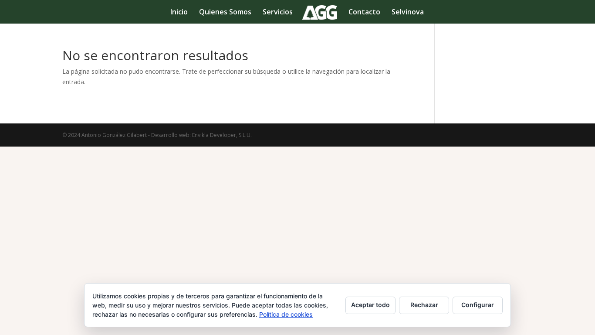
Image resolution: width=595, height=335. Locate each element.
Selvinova (408, 13)
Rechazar (424, 304)
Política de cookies (286, 314)
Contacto (364, 13)
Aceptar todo (370, 304)
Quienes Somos (225, 13)
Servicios (278, 13)
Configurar (477, 304)
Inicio (179, 13)
